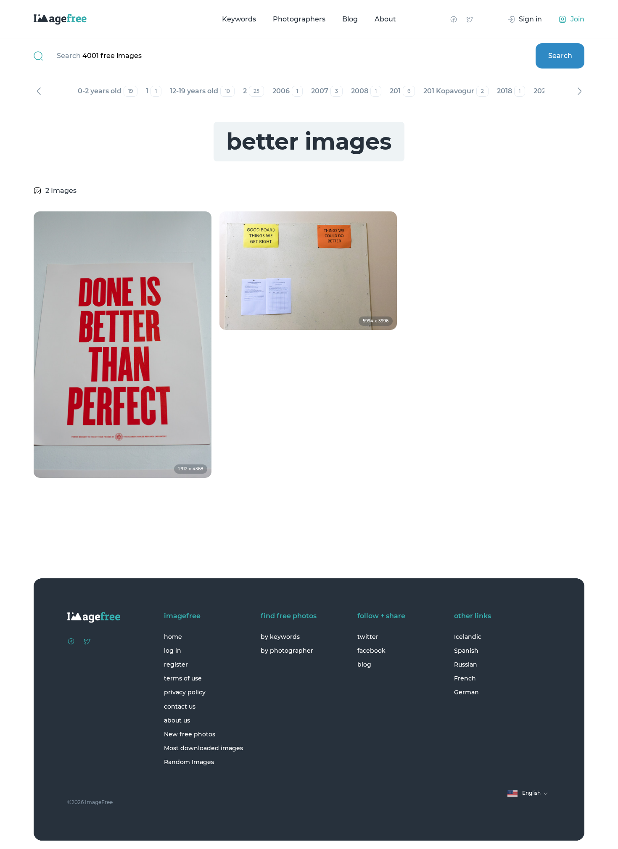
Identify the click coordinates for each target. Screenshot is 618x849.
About (385, 19)
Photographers (299, 19)
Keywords (239, 19)
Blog (350, 19)
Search (560, 56)
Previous (39, 91)
